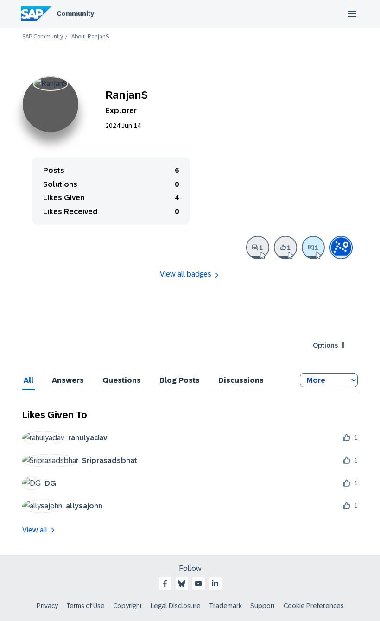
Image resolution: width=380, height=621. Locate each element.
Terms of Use (85, 605)
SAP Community (42, 37)
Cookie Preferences (314, 605)
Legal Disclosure (176, 605)
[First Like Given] (285, 247)
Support (262, 605)
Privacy (47, 605)
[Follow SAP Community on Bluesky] (181, 583)
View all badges (185, 274)
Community (75, 13)
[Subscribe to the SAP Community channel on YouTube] (198, 583)
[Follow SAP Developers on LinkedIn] (215, 583)
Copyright (127, 605)
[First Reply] (313, 247)
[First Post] (257, 247)
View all (34, 530)
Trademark (225, 605)
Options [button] (325, 345)
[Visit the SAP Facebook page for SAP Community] (165, 583)
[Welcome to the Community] (341, 247)
